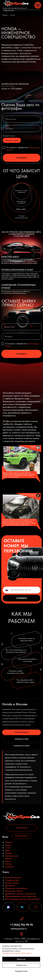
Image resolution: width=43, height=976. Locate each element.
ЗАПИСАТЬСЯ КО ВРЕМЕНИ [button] (15, 84)
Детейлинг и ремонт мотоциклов (20, 893)
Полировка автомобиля (16, 888)
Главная (5, 15)
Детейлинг (10, 885)
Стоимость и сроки (21, 746)
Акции (8, 861)
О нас (8, 847)
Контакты (9, 866)
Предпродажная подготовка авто (20, 896)
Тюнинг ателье (12, 883)
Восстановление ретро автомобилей (22, 899)
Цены (7, 850)
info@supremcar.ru (19, 929)
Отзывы (8, 853)
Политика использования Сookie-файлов (17, 953)
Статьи (8, 864)
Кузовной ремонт (21, 732)
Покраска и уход (21, 739)
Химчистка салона (14, 891)
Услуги (8, 845)
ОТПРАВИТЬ (21, 158)
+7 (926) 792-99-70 (8, 11)
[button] (22, 827)
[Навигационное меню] (37, 5)
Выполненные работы (11, 857)
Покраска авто (12, 880)
